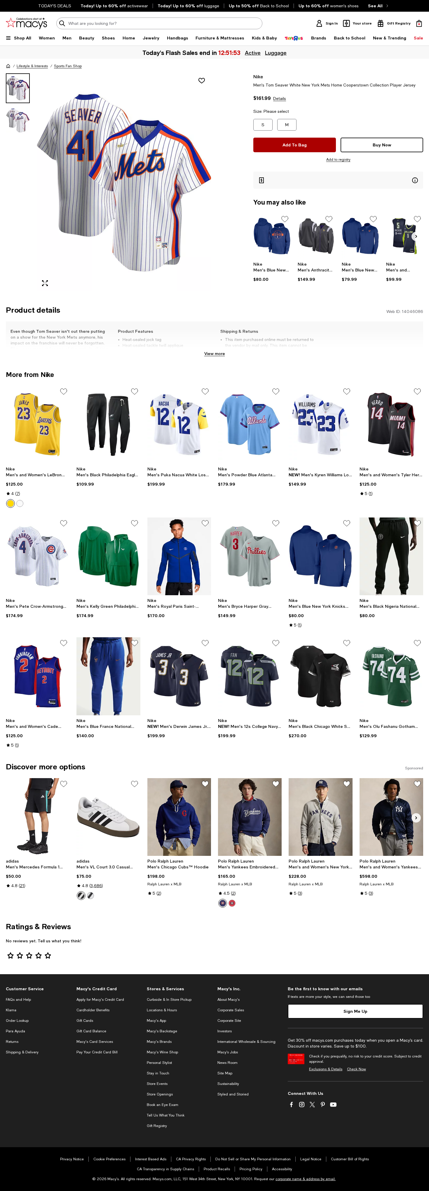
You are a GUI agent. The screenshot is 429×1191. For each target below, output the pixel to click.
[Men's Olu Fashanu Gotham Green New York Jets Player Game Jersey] (391, 676)
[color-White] (19, 503)
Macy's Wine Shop (162, 1052)
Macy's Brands (159, 1042)
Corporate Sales (230, 1010)
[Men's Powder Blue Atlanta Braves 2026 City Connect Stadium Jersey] (250, 424)
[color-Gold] (10, 503)
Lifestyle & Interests (32, 66)
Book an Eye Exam (162, 1105)
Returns (12, 1042)
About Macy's (228, 1000)
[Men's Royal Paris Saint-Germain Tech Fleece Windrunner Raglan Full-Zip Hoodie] (179, 556)
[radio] (10, 503)
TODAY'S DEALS (54, 6)
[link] (271, 271)
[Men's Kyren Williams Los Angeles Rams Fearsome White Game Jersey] (320, 424)
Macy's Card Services (94, 1042)
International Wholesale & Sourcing (246, 1042)
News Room (227, 1063)
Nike (258, 76)
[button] (108, 182)
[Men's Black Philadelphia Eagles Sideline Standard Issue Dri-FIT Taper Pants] (108, 424)
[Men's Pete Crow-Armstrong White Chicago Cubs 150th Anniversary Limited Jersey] (37, 556)
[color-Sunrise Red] (232, 903)
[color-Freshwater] (222, 903)
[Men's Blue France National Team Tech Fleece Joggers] (108, 676)
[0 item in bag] (419, 23)
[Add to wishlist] (201, 80)
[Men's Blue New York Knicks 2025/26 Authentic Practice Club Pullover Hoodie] (271, 236)
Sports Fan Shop (68, 66)
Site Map (224, 1073)
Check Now (356, 1069)
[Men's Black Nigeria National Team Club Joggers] (391, 556)
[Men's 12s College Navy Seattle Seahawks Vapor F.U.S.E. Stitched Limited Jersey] (250, 676)
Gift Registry (157, 1126)
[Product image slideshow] (124, 182)
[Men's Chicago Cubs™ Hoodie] (179, 817)
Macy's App (156, 1021)
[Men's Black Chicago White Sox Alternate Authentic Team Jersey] (320, 676)
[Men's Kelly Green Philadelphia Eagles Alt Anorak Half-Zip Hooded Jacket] (108, 556)
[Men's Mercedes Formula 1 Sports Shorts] (37, 817)
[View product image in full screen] (44, 283)
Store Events (157, 1084)
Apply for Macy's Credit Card (100, 1000)
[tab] (18, 88)
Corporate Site (229, 1021)
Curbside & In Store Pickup (169, 1000)
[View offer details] (338, 180)
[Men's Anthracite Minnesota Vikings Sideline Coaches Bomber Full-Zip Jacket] (316, 236)
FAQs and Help (18, 1000)
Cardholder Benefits (92, 1010)
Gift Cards (84, 1021)
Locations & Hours (162, 1010)
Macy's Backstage (162, 1031)
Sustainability (228, 1084)
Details (279, 98)
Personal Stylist (159, 1063)
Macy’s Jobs (227, 1052)
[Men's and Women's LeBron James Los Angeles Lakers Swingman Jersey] (37, 424)
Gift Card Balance (91, 1031)
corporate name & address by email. (305, 1179)
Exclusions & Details (325, 1069)
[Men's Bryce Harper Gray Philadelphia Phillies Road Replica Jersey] (250, 556)
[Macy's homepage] (8, 66)
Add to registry (338, 159)
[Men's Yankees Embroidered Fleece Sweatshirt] (250, 817)
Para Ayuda (15, 1031)
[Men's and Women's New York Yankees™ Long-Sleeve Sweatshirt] (320, 817)
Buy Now (382, 144)
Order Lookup (17, 1021)
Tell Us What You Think (165, 1115)
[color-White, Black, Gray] (81, 895)
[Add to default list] (284, 219)
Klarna (11, 1010)
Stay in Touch (158, 1073)
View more (214, 353)
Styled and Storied (233, 1094)
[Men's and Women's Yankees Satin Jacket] (391, 817)
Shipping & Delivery (22, 1052)
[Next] (416, 236)
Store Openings (160, 1094)
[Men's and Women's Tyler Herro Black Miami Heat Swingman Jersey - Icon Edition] (391, 424)
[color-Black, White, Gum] (90, 895)
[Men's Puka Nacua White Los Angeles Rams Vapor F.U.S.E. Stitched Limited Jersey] (179, 424)
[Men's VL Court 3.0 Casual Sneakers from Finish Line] (108, 817)
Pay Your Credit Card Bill (97, 1052)
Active (252, 52)
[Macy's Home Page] (26, 23)
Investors (224, 1031)
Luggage (275, 52)
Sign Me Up (355, 1011)
